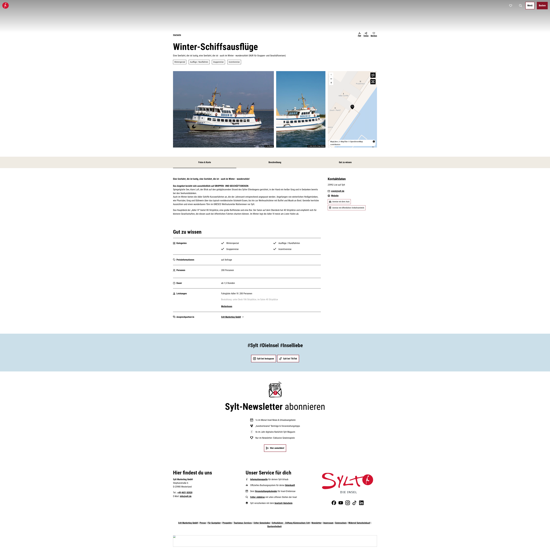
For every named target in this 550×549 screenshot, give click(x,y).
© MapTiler (343, 141)
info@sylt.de (185, 496)
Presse (203, 523)
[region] (352, 109)
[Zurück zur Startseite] (5, 5)
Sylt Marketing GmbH (188, 523)
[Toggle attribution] (374, 141)
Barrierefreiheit (274, 526)
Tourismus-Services (243, 523)
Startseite (177, 35)
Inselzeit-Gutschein (283, 503)
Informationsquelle (259, 479)
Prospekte (227, 523)
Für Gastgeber (214, 523)
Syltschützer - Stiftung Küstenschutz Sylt (291, 523)
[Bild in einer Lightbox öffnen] (347, 483)
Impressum (328, 523)
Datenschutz (341, 523)
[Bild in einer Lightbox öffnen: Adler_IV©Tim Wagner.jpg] (223, 109)
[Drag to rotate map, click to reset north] (331, 83)
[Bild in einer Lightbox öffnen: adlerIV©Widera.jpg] (300, 109)
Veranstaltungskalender (266, 491)
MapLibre (334, 141)
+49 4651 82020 (184, 492)
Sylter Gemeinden (262, 523)
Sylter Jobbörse (257, 497)
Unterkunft (290, 485)
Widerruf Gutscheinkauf (359, 523)
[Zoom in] (331, 75)
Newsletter (317, 523)
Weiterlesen (226, 306)
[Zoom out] (331, 79)
